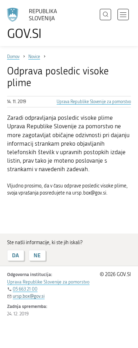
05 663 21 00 (25, 289)
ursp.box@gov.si (29, 296)
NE (37, 255)
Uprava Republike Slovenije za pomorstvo (94, 101)
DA (15, 255)
